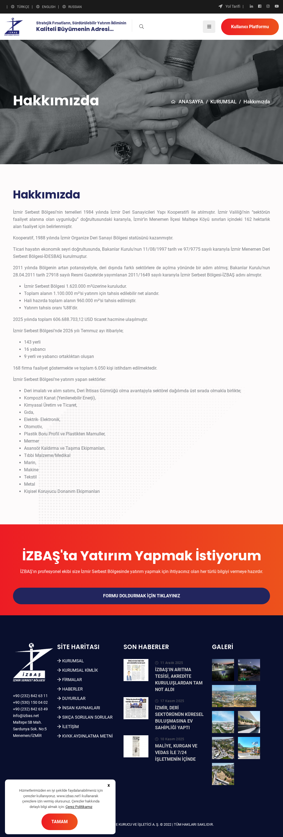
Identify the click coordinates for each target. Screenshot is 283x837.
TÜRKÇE (23, 7)
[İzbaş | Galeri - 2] (249, 670)
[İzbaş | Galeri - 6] (249, 722)
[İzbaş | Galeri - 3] (223, 696)
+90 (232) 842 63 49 (30, 709)
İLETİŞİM (70, 726)
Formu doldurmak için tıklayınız (141, 595)
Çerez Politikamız (78, 807)
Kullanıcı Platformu (250, 26)
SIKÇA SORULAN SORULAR (87, 717)
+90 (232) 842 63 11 (30, 696)
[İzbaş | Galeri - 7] (223, 748)
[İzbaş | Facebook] (259, 6)
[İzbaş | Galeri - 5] (223, 722)
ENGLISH (49, 7)
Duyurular (73, 698)
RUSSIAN (75, 7)
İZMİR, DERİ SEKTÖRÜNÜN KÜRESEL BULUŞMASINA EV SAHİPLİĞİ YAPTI (179, 717)
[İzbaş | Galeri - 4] (245, 696)
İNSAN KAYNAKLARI (81, 707)
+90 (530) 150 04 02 (30, 702)
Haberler (72, 689)
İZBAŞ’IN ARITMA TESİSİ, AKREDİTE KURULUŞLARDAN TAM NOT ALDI (179, 679)
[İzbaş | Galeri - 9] (223, 774)
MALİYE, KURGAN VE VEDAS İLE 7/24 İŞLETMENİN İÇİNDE (176, 752)
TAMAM (59, 821)
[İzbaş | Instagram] (267, 6)
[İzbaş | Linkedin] (251, 6)
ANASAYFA (191, 101)
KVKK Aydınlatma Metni (87, 736)
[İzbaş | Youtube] (277, 6)
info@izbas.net (26, 715)
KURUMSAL (223, 101)
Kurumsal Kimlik (80, 670)
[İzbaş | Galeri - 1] (223, 670)
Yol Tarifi (233, 6)
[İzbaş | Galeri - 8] (249, 748)
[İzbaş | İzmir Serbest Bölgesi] (13, 26)
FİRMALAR (72, 679)
